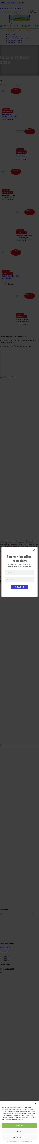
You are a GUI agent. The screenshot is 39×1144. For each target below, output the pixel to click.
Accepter (19, 1125)
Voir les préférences (19, 1137)
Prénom (9, 572)
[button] (36, 1103)
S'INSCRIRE (19, 587)
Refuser (19, 1131)
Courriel (9, 580)
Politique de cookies (12, 1141)
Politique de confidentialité (25, 1141)
